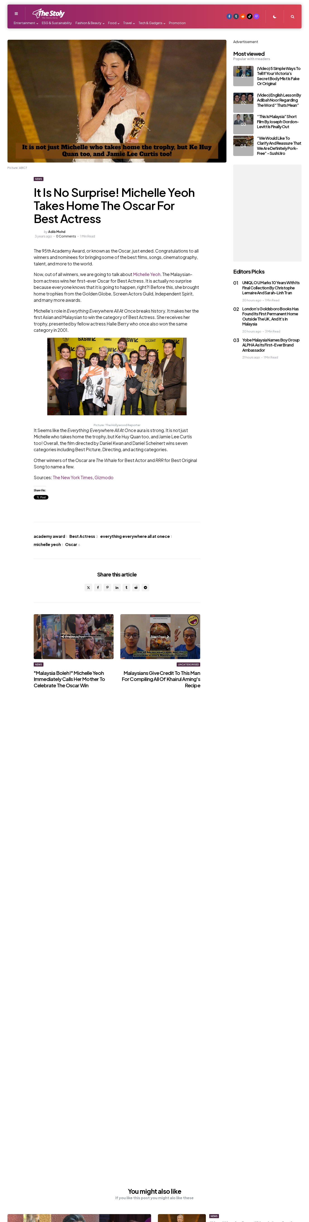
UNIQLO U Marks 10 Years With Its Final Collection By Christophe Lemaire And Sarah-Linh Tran (270, 287)
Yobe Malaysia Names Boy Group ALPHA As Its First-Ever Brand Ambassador (271, 345)
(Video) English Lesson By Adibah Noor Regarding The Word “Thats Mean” (279, 100)
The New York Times (72, 477)
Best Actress (83, 536)
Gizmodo (104, 477)
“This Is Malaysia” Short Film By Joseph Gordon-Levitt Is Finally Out (278, 121)
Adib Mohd (56, 232)
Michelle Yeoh (146, 274)
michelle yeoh (48, 544)
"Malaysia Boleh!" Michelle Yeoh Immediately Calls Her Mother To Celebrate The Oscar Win (69, 679)
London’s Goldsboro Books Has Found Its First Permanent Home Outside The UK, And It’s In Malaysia (270, 316)
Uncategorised (188, 664)
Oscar (72, 544)
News (38, 179)
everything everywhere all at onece (136, 536)
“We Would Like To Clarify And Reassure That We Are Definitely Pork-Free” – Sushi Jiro (279, 145)
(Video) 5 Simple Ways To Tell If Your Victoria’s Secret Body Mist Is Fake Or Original (279, 76)
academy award (50, 536)
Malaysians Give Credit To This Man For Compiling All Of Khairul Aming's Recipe (161, 679)
